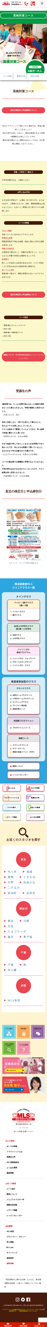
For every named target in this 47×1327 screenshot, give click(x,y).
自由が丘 (27, 882)
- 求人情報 (10, 1242)
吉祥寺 (28, 893)
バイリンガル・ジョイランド (24, 658)
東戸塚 (25, 936)
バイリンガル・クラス (21, 665)
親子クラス (17, 615)
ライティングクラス (20, 702)
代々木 (10, 871)
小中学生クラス (19, 638)
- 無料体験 (10, 1263)
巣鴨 (9, 877)
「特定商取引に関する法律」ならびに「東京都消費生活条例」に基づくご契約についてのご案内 (22, 1283)
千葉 (9, 964)
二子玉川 (12, 887)
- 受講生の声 (10, 1157)
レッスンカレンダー (20, 775)
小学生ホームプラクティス (23, 698)
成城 (27, 871)
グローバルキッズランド (22, 662)
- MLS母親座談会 (12, 1162)
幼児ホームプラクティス (22, 695)
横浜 (9, 920)
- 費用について (11, 1194)
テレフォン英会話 (20, 705)
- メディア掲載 (11, 1210)
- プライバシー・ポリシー (16, 1237)
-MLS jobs (10, 1247)
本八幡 (10, 970)
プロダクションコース (21, 727)
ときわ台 (27, 877)
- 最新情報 (10, 1173)
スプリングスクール (20, 745)
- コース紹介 (10, 1189)
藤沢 (9, 936)
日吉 (9, 926)
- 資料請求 (10, 1258)
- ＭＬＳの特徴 (11, 1146)
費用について (18, 766)
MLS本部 (12, 1000)
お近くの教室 (11, 1183)
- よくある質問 (11, 1168)
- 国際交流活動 (11, 1205)
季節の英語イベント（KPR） (24, 752)
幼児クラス (17, 635)
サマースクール (19, 748)
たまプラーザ (15, 931)
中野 (9, 882)
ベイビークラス (19, 611)
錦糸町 (10, 893)
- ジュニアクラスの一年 (15, 1199)
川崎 (24, 920)
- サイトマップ (11, 1253)
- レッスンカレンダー (14, 1215)
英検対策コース (19, 709)
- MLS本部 (10, 1231)
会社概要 (9, 1226)
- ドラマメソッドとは (14, 1152)
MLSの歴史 (10, 1141)
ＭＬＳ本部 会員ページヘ (23, 1131)
